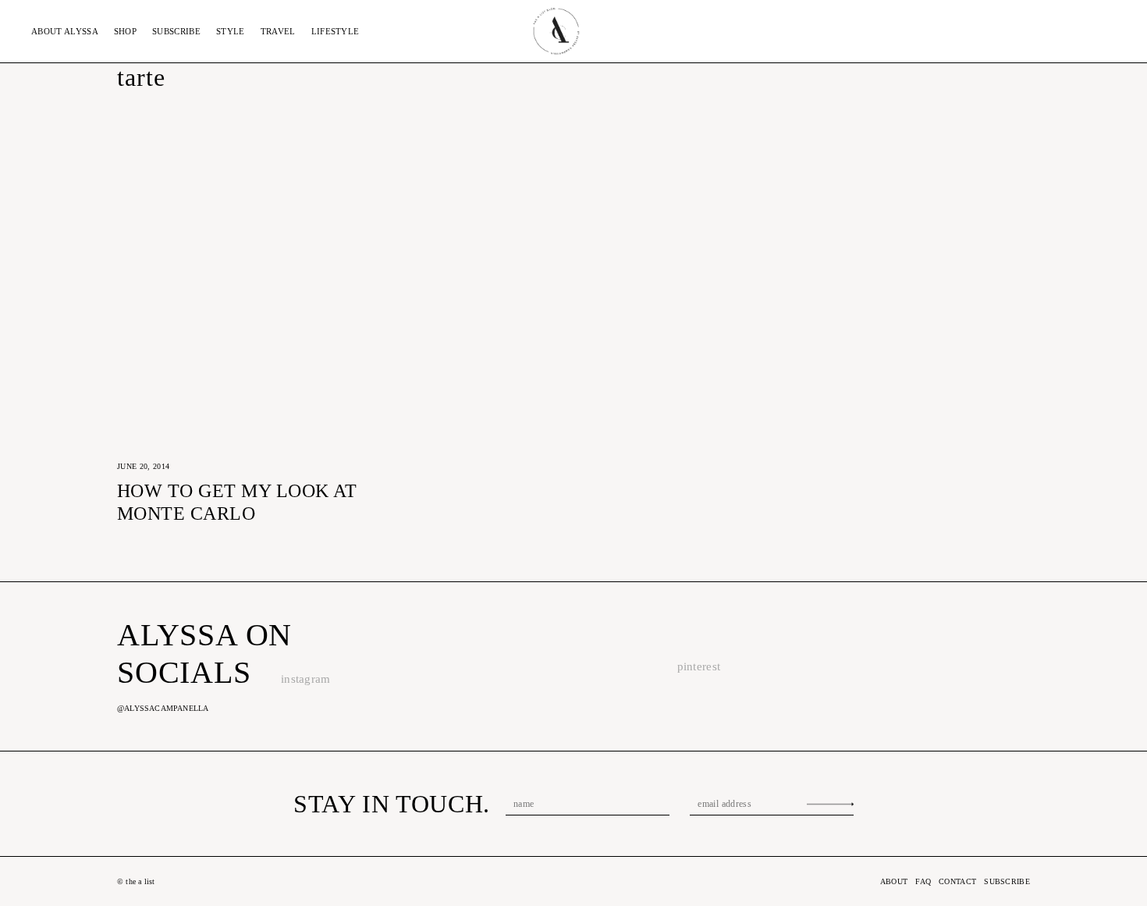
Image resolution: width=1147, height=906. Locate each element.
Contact (957, 881)
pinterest (699, 666)
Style (230, 31)
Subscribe (176, 31)
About (64, 31)
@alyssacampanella (162, 708)
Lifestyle (335, 31)
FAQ (923, 881)
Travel (278, 31)
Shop (125, 31)
